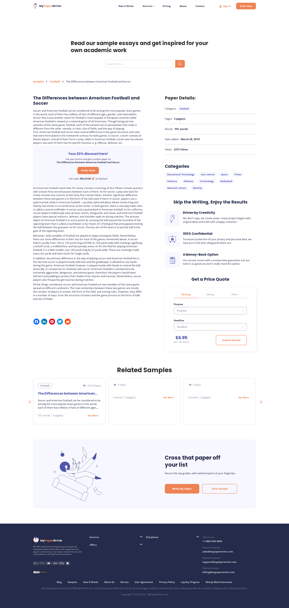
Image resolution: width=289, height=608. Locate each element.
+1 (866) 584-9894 (212, 541)
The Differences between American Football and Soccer (66, 393)
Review (124, 582)
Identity (197, 187)
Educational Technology (180, 174)
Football (55, 81)
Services (147, 6)
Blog (59, 582)
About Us (109, 582)
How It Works (126, 6)
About (183, 6)
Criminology (207, 181)
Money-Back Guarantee (219, 582)
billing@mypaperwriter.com (218, 572)
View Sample (220, 488)
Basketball (226, 181)
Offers (93, 544)
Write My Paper (182, 488)
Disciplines (152, 537)
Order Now (246, 6)
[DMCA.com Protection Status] (40, 572)
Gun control (207, 174)
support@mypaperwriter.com (219, 561)
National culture (176, 187)
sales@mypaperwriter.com (217, 551)
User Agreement (144, 582)
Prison (237, 174)
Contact (200, 6)
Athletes (188, 181)
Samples (38, 81)
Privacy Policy (167, 582)
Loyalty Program (190, 582)
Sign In (227, 6)
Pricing (167, 6)
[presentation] (28, 401)
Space (224, 174)
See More (93, 415)
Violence (172, 181)
